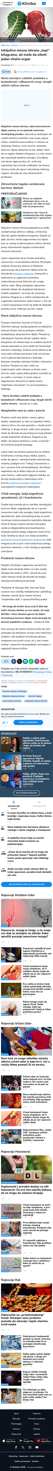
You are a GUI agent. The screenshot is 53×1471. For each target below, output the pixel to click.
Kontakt (35, 1461)
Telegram (6, 675)
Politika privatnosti (22, 1461)
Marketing (13, 1456)
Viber (49, 671)
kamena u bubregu (23, 273)
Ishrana (14, 45)
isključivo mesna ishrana (13, 696)
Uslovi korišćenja (39, 682)
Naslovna (5, 45)
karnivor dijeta (35, 696)
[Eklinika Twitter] (23, 1447)
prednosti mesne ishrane (36, 701)
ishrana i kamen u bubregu (14, 691)
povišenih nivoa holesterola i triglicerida (23, 539)
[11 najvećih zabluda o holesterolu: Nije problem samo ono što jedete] (11, 1246)
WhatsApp (39, 671)
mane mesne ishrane (12, 701)
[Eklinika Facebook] (16, 1447)
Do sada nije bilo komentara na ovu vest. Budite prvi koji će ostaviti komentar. (25, 715)
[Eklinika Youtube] (36, 1447)
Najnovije (18, 895)
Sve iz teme (26, 793)
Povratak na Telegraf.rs (8, 4)
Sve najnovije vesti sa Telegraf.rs (26, 884)
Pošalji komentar (28, 722)
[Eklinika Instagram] (30, 1447)
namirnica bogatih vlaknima (25, 483)
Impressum (23, 1456)
